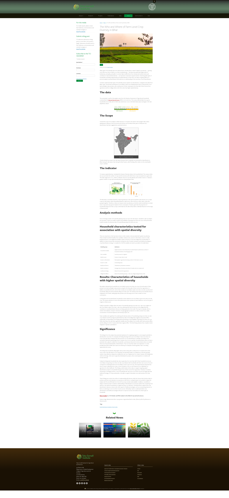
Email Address (79, 62)
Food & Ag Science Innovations (109, 472)
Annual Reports (140, 478)
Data (138, 476)
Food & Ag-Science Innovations (106, 407)
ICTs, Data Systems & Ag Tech (109, 478)
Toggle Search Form (154, 1)
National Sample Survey (114, 100)
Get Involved (139, 472)
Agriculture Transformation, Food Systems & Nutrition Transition (115, 468)
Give (138, 470)
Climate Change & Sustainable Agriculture (111, 470)
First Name (78, 67)
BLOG (101, 64)
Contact (138, 468)
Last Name (78, 73)
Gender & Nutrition (107, 476)
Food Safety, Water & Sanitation (110, 474)
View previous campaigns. (81, 78)
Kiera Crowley (110, 67)
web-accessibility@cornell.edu (135, 488)
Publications (139, 474)
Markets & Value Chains (108, 480)
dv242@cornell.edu (80, 31)
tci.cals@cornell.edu (84, 480)
